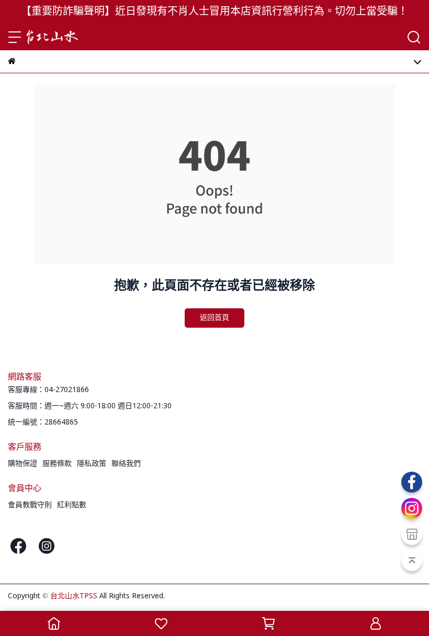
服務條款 (57, 463)
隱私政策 (91, 463)
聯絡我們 (126, 463)
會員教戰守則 (30, 505)
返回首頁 (214, 317)
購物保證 (22, 463)
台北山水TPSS (73, 596)
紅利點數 (71, 505)
